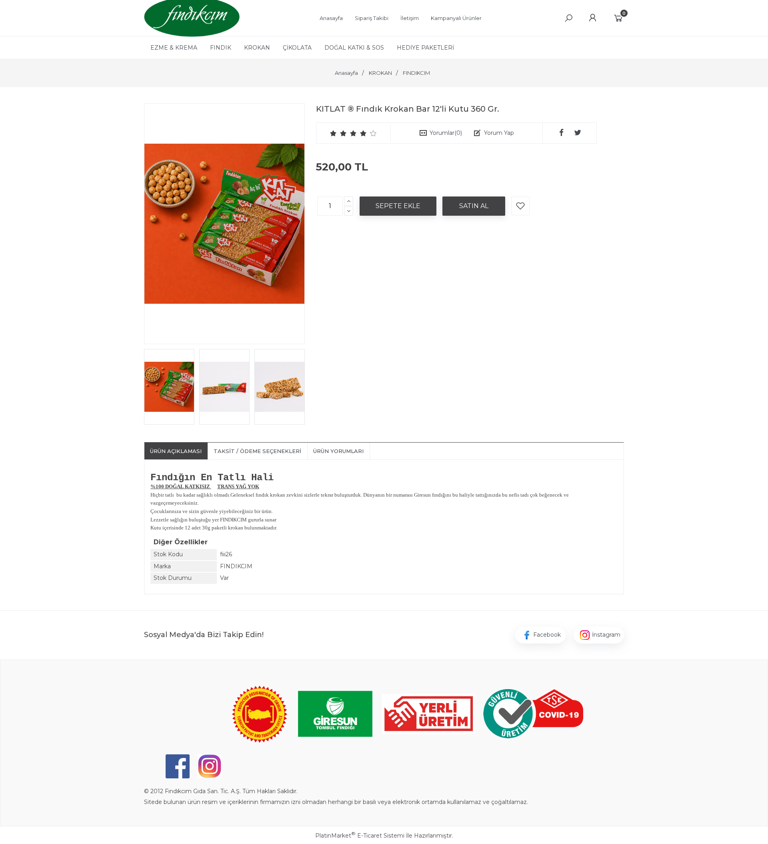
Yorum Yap (499, 132)
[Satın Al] (473, 206)
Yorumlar (446, 132)
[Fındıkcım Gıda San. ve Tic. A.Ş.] (192, 34)
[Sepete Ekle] (398, 206)
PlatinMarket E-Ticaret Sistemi (359, 835)
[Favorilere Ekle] (520, 205)
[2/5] (338, 133)
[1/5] (333, 133)
